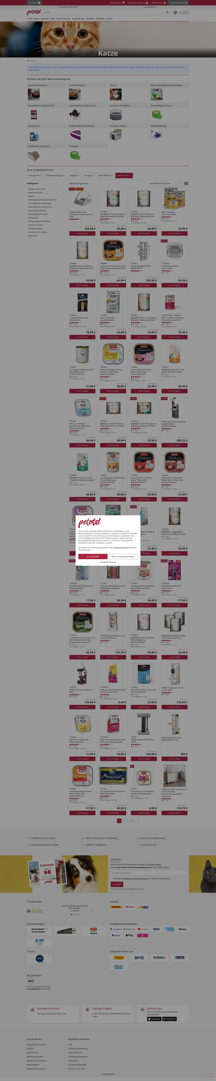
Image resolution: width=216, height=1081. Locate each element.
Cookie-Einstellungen (121, 548)
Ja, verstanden (93, 556)
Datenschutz (104, 562)
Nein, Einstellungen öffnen (123, 556)
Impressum (112, 562)
